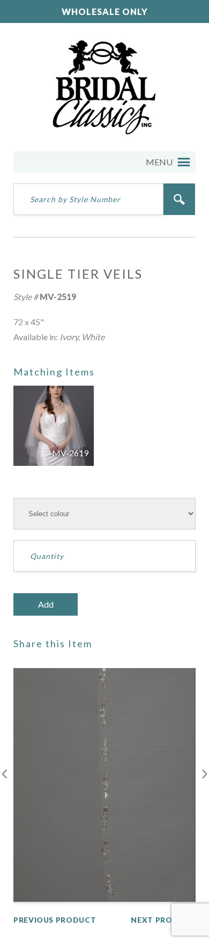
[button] (159, 162)
